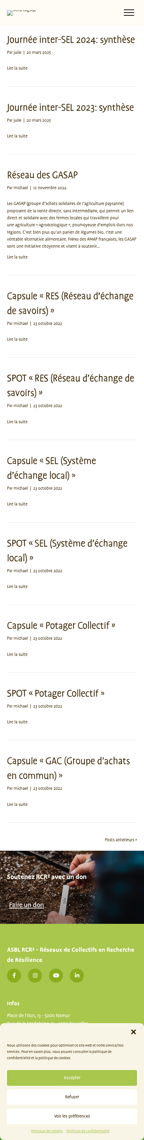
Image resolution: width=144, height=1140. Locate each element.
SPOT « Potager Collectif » (56, 694)
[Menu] (129, 13)
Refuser (72, 1097)
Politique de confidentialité (87, 1131)
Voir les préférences (72, 1116)
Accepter (72, 1078)
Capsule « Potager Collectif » (61, 626)
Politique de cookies (47, 1131)
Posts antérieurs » (121, 840)
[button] (133, 1031)
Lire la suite (17, 68)
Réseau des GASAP (42, 175)
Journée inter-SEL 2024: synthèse (71, 40)
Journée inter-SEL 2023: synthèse (70, 108)
